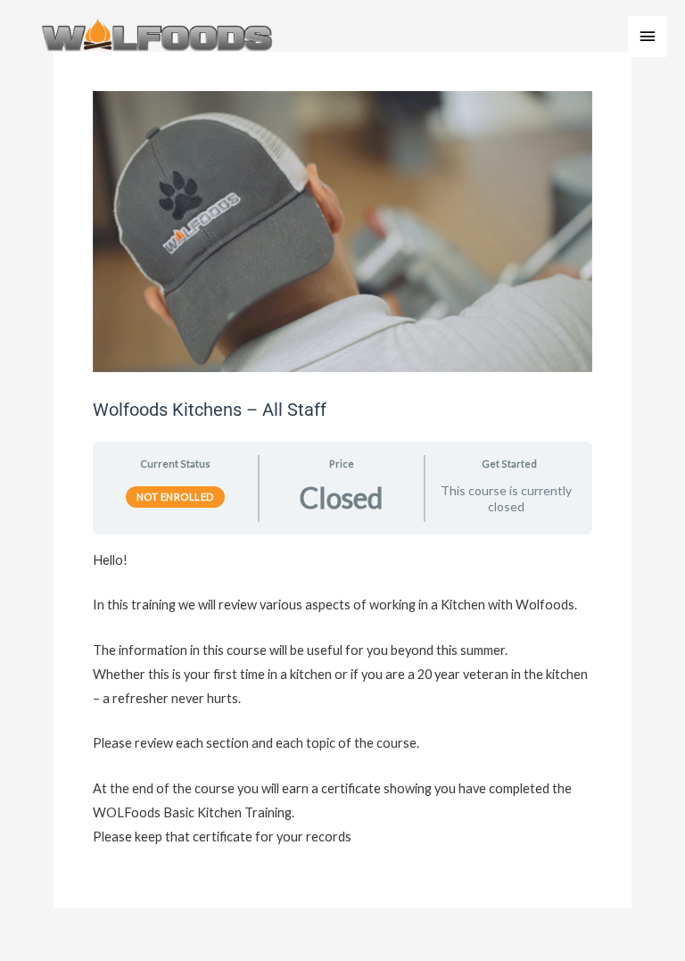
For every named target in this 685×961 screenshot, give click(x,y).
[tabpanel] (342, 698)
